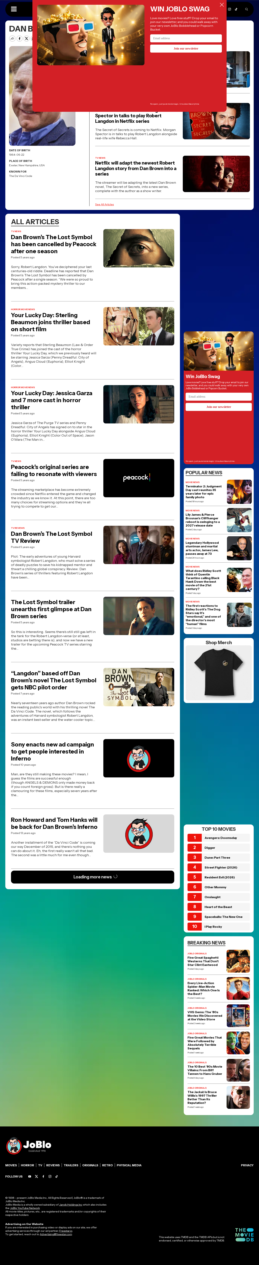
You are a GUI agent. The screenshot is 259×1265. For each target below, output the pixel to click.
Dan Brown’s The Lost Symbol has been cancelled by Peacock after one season (53, 244)
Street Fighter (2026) (221, 867)
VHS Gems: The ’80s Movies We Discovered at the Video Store (205, 1015)
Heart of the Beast (218, 907)
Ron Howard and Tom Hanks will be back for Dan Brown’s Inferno (54, 823)
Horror (27, 1165)
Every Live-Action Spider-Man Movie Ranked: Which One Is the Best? (204, 988)
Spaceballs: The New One (224, 917)
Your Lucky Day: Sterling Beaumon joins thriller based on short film (50, 322)
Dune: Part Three (217, 857)
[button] (14, 9)
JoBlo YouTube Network (25, 1208)
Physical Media (129, 1165)
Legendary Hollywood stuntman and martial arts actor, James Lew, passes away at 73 (202, 548)
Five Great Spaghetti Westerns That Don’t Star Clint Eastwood (203, 961)
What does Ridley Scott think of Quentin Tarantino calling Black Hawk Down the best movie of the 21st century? (203, 580)
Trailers (71, 1165)
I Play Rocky (213, 926)
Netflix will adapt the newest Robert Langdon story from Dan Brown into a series (136, 168)
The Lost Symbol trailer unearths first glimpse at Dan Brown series (51, 609)
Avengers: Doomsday (221, 838)
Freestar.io (65, 1231)
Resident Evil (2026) (220, 877)
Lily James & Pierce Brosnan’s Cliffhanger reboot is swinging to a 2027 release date (203, 520)
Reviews (53, 1165)
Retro (107, 1165)
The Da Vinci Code (20, 176)
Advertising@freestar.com (56, 1234)
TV (40, 1165)
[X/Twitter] (36, 1176)
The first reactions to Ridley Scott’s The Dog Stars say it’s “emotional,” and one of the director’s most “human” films (203, 615)
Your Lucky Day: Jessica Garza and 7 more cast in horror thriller (51, 400)
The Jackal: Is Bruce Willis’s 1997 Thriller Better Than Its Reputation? (202, 1097)
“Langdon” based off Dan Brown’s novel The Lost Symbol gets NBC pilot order (53, 680)
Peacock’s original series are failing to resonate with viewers (54, 470)
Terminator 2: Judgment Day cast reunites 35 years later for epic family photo (204, 492)
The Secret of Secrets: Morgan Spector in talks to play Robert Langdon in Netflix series (129, 115)
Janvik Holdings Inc (70, 1204)
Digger (210, 848)
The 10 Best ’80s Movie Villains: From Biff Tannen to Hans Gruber (205, 1070)
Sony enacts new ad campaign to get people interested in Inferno (52, 751)
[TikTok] (236, 9)
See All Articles (104, 204)
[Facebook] (43, 1176)
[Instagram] (229, 9)
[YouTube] (29, 1176)
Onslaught (213, 897)
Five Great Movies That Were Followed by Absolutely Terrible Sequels (205, 1043)
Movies (11, 1165)
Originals (90, 1165)
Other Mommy (215, 887)
